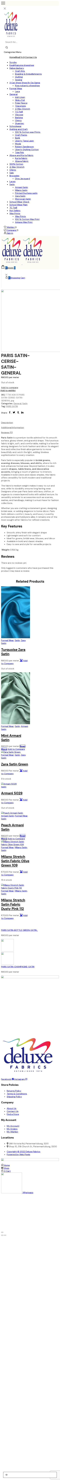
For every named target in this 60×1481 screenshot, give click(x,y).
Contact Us (31, 57)
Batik (17, 137)
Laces (12, 181)
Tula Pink (19, 152)
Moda (18, 143)
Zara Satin (20, 196)
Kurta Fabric (21, 158)
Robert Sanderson (24, 146)
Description (7, 422)
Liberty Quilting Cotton (27, 149)
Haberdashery (16, 68)
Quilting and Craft (18, 129)
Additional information (12, 427)
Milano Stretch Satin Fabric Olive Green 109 (15, 861)
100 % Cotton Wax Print (27, 219)
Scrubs (13, 62)
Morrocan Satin (23, 198)
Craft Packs (21, 135)
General (13, 94)
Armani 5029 (11, 793)
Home (12, 57)
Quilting (19, 76)
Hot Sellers (14, 210)
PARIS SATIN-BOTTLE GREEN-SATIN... (19, 930)
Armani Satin (21, 187)
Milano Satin (21, 190)
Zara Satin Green (14, 764)
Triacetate (20, 105)
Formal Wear (15, 88)
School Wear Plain (18, 204)
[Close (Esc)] (2, 1232)
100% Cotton (16, 164)
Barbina (19, 117)
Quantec (19, 123)
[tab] (30, 422)
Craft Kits (20, 71)
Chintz (18, 120)
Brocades (14, 175)
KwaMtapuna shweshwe (21, 65)
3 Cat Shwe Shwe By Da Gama (24, 82)
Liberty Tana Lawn (24, 140)
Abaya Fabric (21, 161)
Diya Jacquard (22, 178)
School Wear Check (19, 201)
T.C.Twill (19, 111)
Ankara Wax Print (24, 222)
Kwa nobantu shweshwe (27, 85)
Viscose (19, 114)
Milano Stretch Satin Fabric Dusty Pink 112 (13, 904)
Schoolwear (15, 126)
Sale (11, 172)
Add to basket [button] (21, 771)
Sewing (18, 79)
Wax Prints (14, 213)
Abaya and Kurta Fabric (21, 155)
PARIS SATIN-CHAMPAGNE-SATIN (17, 966)
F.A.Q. (22, 57)
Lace (17, 91)
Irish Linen (20, 97)
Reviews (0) (7, 432)
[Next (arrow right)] (5, 1235)
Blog (17, 57)
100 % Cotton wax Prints (27, 132)
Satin (12, 184)
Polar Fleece (21, 103)
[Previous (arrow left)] (2, 1235)
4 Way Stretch (22, 108)
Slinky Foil (20, 100)
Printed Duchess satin (26, 193)
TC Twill (13, 207)
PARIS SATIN (12, 406)
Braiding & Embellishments (28, 74)
